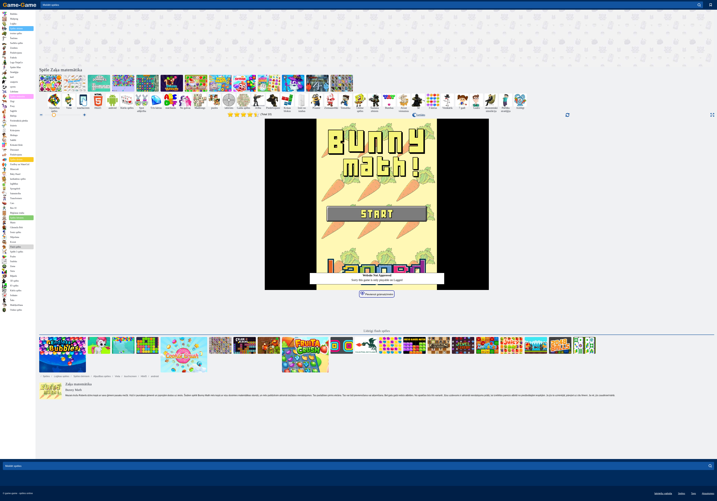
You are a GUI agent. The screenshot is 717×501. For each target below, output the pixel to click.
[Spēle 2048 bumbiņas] (560, 345)
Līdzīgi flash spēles (377, 331)
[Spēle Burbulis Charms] (123, 345)
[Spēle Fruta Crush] (305, 354)
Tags (693, 493)
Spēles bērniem (81, 376)
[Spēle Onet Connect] (50, 83)
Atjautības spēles (102, 376)
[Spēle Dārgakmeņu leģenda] (463, 345)
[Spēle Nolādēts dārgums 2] (269, 345)
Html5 (143, 376)
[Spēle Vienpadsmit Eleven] (147, 345)
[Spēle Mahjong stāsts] (584, 345)
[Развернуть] (712, 115)
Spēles (46, 376)
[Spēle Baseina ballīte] (220, 83)
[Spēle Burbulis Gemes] (99, 345)
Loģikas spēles (61, 376)
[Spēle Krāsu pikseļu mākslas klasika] (366, 345)
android (154, 376)
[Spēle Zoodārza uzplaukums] (487, 345)
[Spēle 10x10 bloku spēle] (414, 345)
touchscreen (130, 376)
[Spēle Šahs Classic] (439, 345)
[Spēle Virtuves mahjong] (74, 83)
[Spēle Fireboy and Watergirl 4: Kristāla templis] (317, 83)
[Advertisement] (208, 38)
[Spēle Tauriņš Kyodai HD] (220, 345)
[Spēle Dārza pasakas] (196, 83)
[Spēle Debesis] (244, 83)
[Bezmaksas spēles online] (19, 5)
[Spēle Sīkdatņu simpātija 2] (184, 354)
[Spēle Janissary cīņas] (536, 345)
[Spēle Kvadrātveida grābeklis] (341, 345)
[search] (699, 4)
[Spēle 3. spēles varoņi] (293, 83)
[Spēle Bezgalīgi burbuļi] (62, 354)
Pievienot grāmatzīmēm (378, 294)
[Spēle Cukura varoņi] (269, 83)
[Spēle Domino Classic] (99, 83)
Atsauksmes (708, 493)
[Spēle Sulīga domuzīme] (511, 345)
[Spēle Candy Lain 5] (390, 345)
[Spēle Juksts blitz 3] (147, 83)
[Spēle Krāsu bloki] (244, 345)
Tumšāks (420, 115)
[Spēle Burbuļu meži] (172, 83)
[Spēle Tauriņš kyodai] (341, 83)
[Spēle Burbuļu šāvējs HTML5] (123, 83)
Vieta (117, 376)
